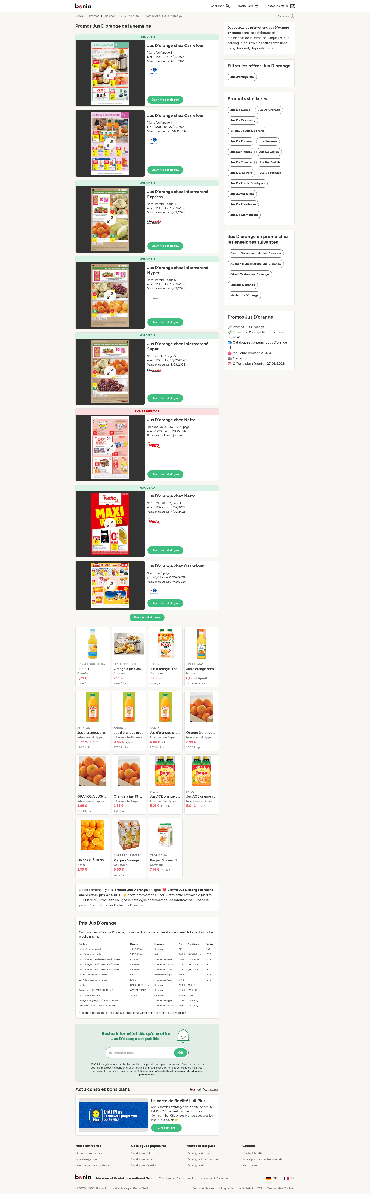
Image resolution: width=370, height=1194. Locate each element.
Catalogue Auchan (199, 1153)
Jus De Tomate (241, 162)
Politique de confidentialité (235, 1188)
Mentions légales (203, 1188)
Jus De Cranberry (242, 120)
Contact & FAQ (252, 1153)
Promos (94, 16)
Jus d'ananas (268, 141)
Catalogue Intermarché (202, 1159)
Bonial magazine (86, 1159)
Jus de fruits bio (242, 194)
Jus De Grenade (269, 110)
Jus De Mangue (271, 173)
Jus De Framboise (243, 204)
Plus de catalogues (147, 617)
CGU (260, 1188)
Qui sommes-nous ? (88, 1153)
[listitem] (92, 657)
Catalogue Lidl (140, 1153)
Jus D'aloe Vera (241, 173)
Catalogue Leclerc (143, 1159)
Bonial (79, 16)
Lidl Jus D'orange (242, 285)
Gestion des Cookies (281, 1188)
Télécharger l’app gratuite (92, 1165)
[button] (147, 70)
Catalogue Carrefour (144, 1165)
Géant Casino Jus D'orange (249, 274)
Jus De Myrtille (270, 162)
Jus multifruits (241, 152)
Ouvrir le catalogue (165, 99)
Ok (180, 1053)
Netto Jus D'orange (244, 295)
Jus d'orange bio (242, 77)
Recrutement (251, 1165)
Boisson (110, 16)
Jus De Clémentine (244, 215)
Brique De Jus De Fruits (247, 131)
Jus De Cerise (240, 110)
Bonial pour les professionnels (262, 1159)
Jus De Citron (269, 152)
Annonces (283, 16)
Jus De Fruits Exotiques (247, 183)
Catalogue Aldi (196, 1165)
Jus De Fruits (130, 16)
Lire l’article (166, 1128)
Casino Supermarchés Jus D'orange (255, 253)
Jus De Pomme (241, 141)
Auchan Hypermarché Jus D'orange (255, 264)
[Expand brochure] (110, 73)
